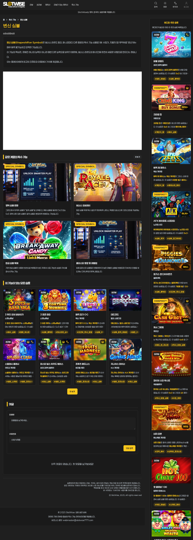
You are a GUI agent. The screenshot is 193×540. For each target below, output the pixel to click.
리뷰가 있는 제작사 (61, 5)
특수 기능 (75, 5)
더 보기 (137, 157)
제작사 (47, 5)
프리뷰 (39, 5)
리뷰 (31, 5)
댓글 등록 (129, 448)
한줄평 (11, 414)
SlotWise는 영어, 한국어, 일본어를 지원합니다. (96, 12)
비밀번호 (12, 434)
